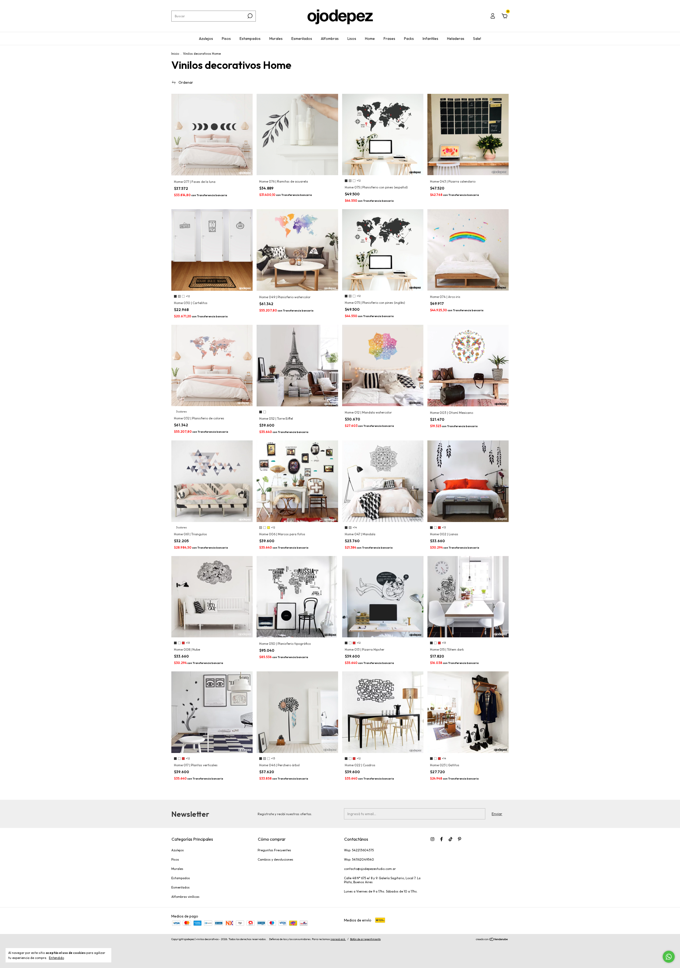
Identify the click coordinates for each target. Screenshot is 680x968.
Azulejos (206, 38)
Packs (409, 38)
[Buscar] (249, 16)
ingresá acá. (338, 939)
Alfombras (330, 38)
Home (370, 38)
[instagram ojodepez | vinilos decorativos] (432, 839)
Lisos (351, 38)
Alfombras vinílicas (185, 897)
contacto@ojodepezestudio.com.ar (370, 869)
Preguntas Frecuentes (274, 850)
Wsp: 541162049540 (359, 859)
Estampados (250, 38)
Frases (389, 38)
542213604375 (363, 850)
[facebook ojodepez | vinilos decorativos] (441, 839)
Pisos (226, 38)
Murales (276, 38)
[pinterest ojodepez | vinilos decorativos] (459, 839)
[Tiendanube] (492, 939)
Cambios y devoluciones (275, 859)
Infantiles (430, 38)
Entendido (56, 958)
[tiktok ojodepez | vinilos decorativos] (450, 839)
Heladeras (455, 38)
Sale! (477, 38)
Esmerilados (301, 38)
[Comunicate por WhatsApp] (669, 957)
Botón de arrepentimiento (365, 939)
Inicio (175, 54)
